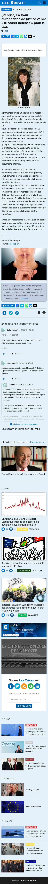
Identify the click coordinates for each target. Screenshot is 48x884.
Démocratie (6, 9)
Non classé (30, 861)
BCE (6, 31)
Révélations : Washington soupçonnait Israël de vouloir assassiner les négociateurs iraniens (35, 868)
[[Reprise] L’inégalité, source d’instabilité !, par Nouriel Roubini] (24, 549)
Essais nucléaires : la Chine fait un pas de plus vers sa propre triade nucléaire (35, 833)
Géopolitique (31, 725)
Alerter (17, 354)
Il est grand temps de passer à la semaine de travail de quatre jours (34, 850)
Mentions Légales (19, 880)
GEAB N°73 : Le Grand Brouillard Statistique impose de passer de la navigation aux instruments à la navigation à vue (20, 521)
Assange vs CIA (32, 789)
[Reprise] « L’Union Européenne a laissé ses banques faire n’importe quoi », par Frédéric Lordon (22, 607)
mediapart (14, 244)
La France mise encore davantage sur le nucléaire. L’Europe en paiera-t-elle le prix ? (35, 732)
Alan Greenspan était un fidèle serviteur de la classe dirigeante (35, 766)
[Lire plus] (25, 299)
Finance (22, 615)
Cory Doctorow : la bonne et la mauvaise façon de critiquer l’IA (35, 748)
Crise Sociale (24, 571)
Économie (22, 529)
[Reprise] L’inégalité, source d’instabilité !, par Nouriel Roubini (23, 565)
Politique (29, 759)
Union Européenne (33, 807)
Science (29, 742)
